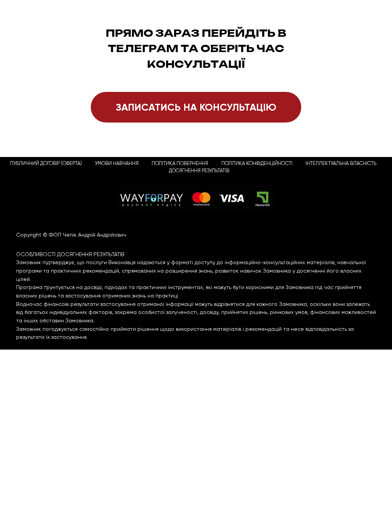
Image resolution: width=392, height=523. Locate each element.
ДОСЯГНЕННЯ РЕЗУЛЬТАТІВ (199, 170)
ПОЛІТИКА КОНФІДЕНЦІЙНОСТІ (256, 163)
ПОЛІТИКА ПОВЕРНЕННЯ (180, 163)
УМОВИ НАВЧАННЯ (117, 163)
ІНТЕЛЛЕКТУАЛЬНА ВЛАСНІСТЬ (340, 163)
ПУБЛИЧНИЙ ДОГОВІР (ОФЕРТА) (46, 163)
